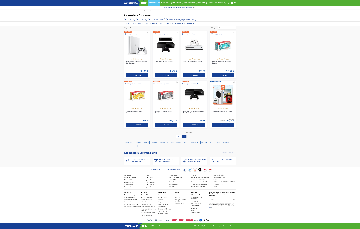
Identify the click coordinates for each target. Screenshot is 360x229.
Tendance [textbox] (222, 28)
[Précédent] (174, 136)
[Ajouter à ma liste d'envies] (148, 32)
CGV (195, 225)
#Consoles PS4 (141, 19)
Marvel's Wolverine (219, 177)
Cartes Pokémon (174, 182)
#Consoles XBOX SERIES (156, 19)
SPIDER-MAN (155, 142)
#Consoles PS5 (129, 19)
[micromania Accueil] (135, 3)
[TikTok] (200, 169)
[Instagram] (195, 169)
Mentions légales (217, 225)
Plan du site (233, 225)
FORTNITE (146, 142)
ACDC (185, 142)
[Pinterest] (205, 169)
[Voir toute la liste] (225, 3)
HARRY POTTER (164, 142)
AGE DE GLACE (226, 142)
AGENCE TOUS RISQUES (131, 146)
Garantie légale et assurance (205, 225)
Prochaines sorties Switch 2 (199, 182)
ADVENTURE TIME (194, 142)
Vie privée (225, 225)
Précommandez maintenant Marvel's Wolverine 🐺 (179, 7)
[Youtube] (210, 169)
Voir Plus (138, 75)
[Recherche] (235, 2)
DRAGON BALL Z (129, 142)
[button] (154, 3)
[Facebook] (185, 169)
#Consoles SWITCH (189, 19)
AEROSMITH (204, 142)
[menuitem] (154, 3)
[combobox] (227, 27)
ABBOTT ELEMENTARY (176, 142)
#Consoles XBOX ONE (173, 19)
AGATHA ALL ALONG (215, 142)
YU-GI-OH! (138, 142)
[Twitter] (190, 169)
